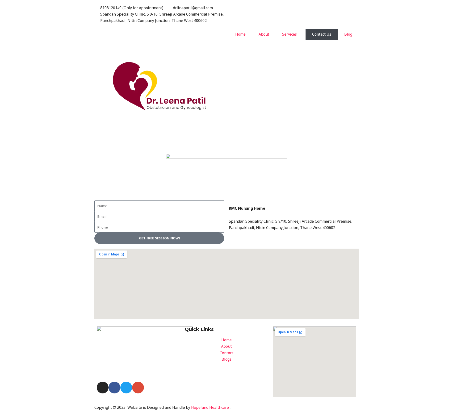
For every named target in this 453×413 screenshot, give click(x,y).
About (264, 34)
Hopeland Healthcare (210, 407)
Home (240, 34)
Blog (348, 34)
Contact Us (321, 34)
